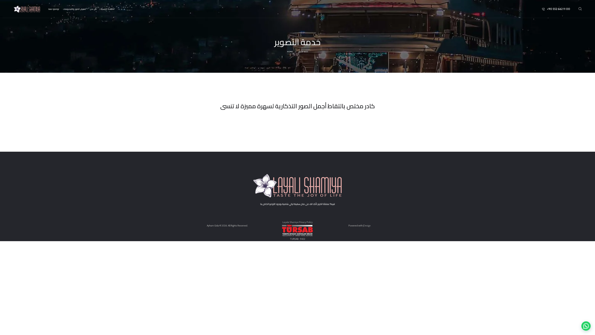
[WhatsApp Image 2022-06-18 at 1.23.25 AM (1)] (112, 118)
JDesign (367, 225)
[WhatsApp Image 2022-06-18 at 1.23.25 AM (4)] (482, 123)
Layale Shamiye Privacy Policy (297, 222)
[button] (586, 326)
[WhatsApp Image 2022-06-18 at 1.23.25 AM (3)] (112, 128)
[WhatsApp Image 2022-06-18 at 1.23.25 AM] (297, 118)
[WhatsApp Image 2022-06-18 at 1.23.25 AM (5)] (297, 123)
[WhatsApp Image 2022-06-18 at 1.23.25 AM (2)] (297, 128)
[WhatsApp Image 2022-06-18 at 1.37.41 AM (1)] (482, 118)
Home (290, 51)
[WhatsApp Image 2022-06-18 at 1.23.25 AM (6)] (112, 123)
